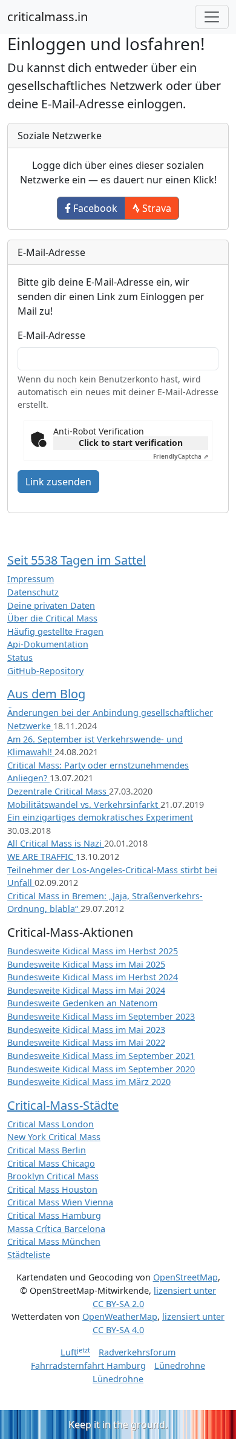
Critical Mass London (50, 1124)
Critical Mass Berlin (46, 1150)
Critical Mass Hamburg (54, 1215)
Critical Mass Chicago (51, 1163)
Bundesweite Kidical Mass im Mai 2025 (86, 964)
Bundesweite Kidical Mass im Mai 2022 (86, 1042)
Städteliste (28, 1254)
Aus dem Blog (46, 694)
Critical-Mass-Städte (63, 1105)
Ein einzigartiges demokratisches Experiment (100, 817)
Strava (155, 208)
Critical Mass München (53, 1241)
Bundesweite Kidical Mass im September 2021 (101, 1055)
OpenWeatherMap (119, 1316)
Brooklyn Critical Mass (53, 1176)
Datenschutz (33, 592)
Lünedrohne (179, 1365)
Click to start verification (131, 442)
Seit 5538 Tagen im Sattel (76, 560)
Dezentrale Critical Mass (58, 791)
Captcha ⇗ (180, 456)
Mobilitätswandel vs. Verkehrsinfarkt (83, 804)
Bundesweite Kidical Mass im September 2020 (101, 1069)
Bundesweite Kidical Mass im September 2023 (101, 1016)
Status (20, 657)
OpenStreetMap (185, 1277)
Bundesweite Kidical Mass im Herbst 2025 (92, 951)
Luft (75, 1352)
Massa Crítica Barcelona (56, 1228)
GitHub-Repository (45, 671)
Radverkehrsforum (137, 1352)
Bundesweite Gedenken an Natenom (82, 1003)
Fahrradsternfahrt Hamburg (88, 1365)
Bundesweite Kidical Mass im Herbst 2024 (92, 977)
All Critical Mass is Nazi (55, 843)
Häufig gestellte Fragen (55, 631)
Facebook (94, 208)
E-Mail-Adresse (51, 335)
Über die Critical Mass (52, 618)
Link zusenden (58, 481)
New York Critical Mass (53, 1136)
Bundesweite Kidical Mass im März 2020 (89, 1081)
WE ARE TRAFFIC (41, 856)
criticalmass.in (47, 16)
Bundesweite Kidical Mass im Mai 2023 (86, 1029)
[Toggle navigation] (212, 17)
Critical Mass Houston (52, 1189)
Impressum (30, 579)
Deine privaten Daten (51, 605)
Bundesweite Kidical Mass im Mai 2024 (86, 990)
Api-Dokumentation (47, 644)
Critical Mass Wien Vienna (60, 1202)
